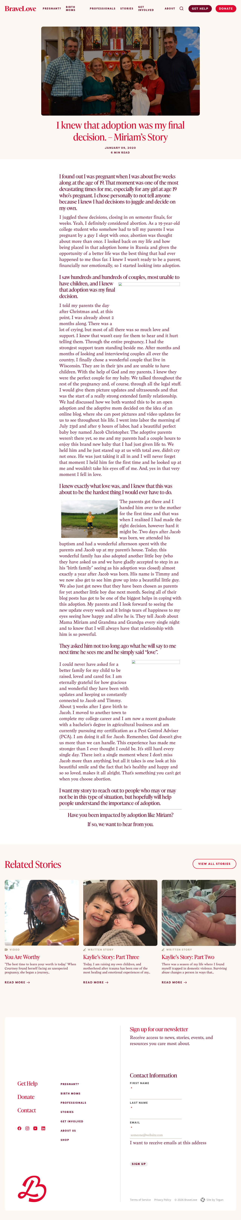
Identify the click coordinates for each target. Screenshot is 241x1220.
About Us (68, 1130)
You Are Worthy (22, 957)
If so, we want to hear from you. (120, 824)
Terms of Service (140, 1200)
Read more (16, 982)
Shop (65, 1140)
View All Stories (214, 864)
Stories (126, 8)
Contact (27, 1110)
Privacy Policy (162, 1200)
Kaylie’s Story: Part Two (188, 957)
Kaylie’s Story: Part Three (111, 957)
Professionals (103, 8)
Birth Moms (71, 8)
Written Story (101, 949)
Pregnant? (52, 8)
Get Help (200, 9)
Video (15, 949)
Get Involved (146, 8)
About (170, 8)
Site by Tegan (215, 1200)
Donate (226, 9)
